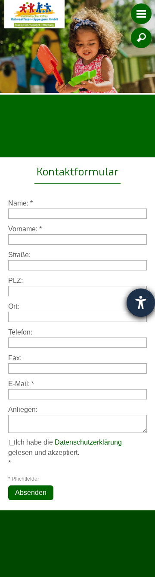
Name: (20, 203)
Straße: (19, 254)
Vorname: (25, 229)
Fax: (15, 358)
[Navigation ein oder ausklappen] (141, 13)
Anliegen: (22, 409)
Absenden (30, 492)
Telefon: (20, 332)
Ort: (13, 306)
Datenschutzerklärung (88, 442)
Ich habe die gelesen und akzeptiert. (65, 447)
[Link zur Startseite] (34, 14)
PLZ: (15, 280)
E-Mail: (21, 383)
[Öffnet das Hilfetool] (141, 302)
